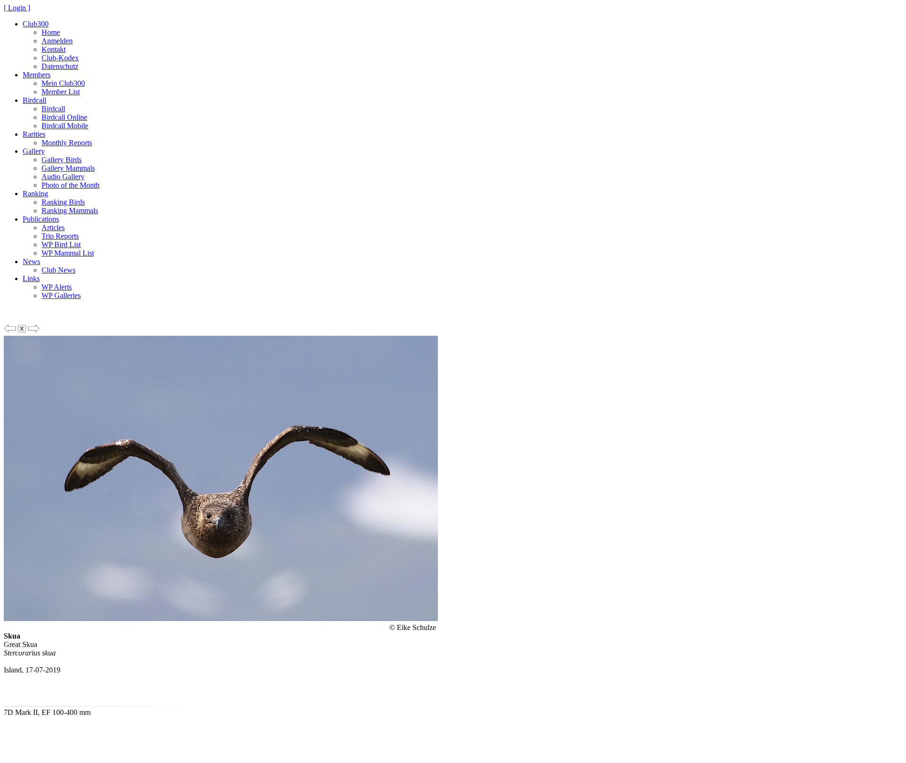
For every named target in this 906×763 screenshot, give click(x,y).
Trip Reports (60, 236)
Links (31, 278)
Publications (41, 219)
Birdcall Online (64, 117)
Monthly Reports (67, 143)
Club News (59, 270)
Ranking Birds (63, 202)
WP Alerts (57, 287)
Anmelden (57, 41)
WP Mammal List (68, 253)
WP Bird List (61, 245)
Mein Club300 (63, 83)
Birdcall (34, 100)
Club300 (36, 24)
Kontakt (54, 49)
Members (36, 75)
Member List (61, 92)
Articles (53, 228)
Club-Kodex (60, 58)
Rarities (34, 134)
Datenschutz (60, 66)
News (31, 261)
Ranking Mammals (70, 211)
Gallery (34, 151)
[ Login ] (17, 8)
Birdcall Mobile (65, 126)
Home (51, 32)
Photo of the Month (71, 185)
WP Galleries (61, 295)
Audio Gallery (63, 177)
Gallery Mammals (68, 168)
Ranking (35, 194)
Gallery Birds (62, 160)
